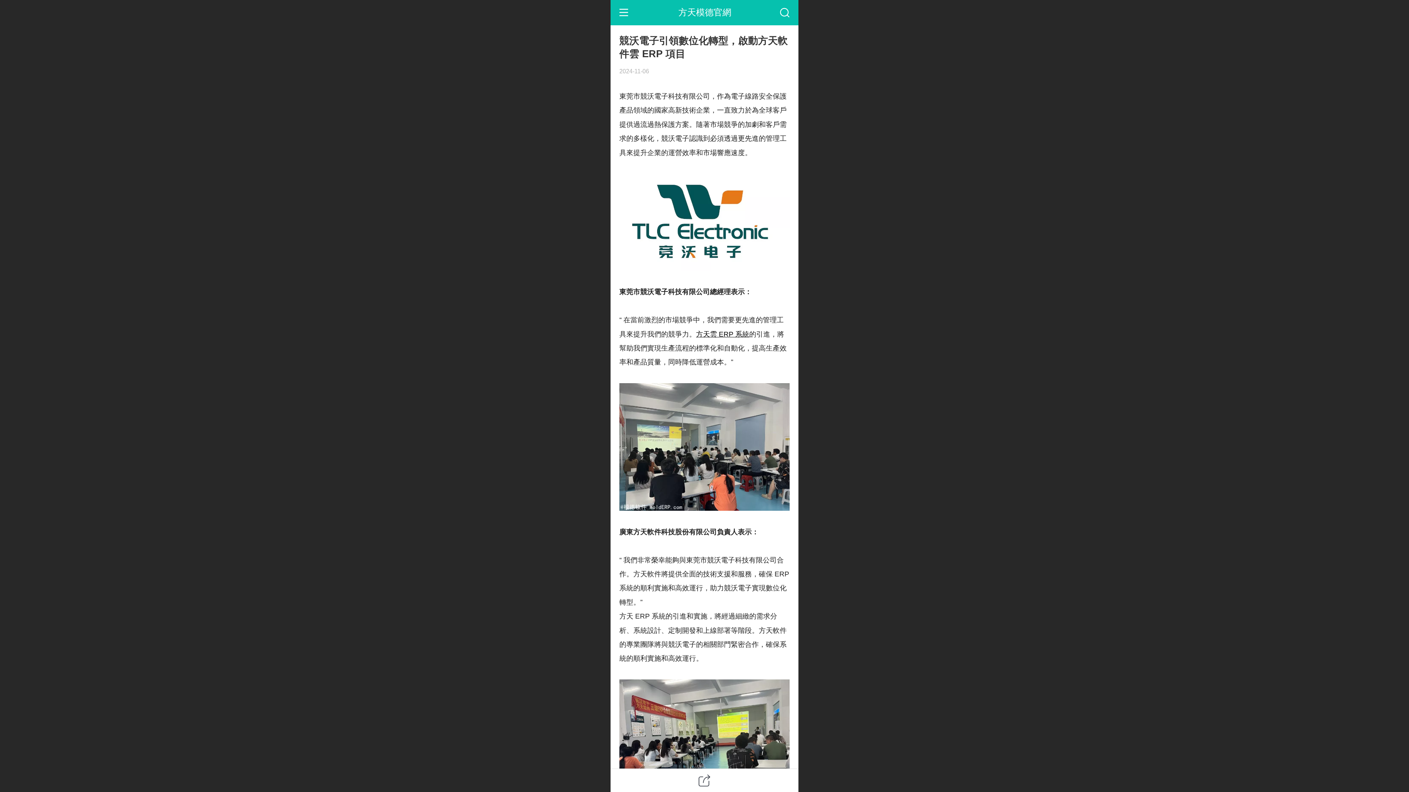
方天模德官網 (704, 12)
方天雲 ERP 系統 (722, 334)
